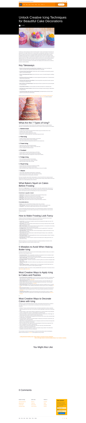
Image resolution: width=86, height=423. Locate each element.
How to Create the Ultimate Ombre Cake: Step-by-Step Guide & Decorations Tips (34, 373)
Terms (39, 4)
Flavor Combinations (43, 95)
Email (58, 409)
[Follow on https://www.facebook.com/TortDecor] (63, 1)
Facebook (45, 401)
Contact (32, 4)
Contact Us (33, 403)
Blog (27, 4)
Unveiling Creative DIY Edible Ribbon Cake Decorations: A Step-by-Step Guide (34, 362)
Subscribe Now (61, 413)
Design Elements (50, 95)
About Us (32, 401)
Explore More (32, 279)
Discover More (61, 4)
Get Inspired (21, 290)
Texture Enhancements (22, 96)
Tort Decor (42, 96)
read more (21, 366)
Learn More (35, 283)
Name (58, 406)
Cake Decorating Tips (22, 401)
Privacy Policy (33, 404)
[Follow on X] (64, 418)
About (29, 4)
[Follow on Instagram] (66, 418)
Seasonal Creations (29, 96)
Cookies (42, 4)
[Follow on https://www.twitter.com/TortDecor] (64, 1)
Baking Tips (32, 95)
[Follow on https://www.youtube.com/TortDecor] (66, 1)
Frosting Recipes (37, 95)
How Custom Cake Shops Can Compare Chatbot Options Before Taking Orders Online (35, 352)
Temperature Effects (36, 96)
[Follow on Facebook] (63, 418)
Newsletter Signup (22, 406)
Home (24, 4)
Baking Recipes (21, 403)
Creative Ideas (21, 404)
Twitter (45, 403)
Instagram (45, 404)
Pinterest (45, 406)
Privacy (36, 4)
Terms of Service (34, 406)
